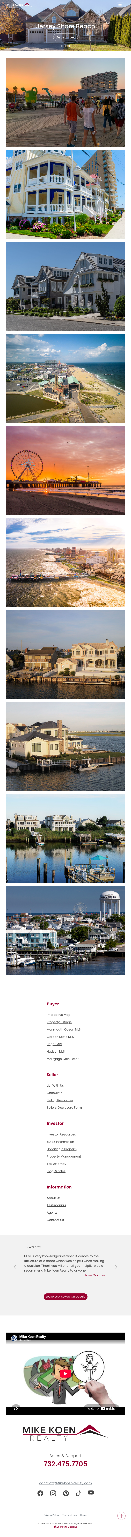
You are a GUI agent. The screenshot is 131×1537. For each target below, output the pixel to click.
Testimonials (56, 1205)
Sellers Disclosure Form (64, 1107)
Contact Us (55, 1220)
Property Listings (59, 1022)
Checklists (54, 1093)
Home (83, 1515)
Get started (65, 37)
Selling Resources (60, 1100)
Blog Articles (56, 1171)
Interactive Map (58, 1015)
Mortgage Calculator (63, 1059)
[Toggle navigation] (120, 5)
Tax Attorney (56, 1164)
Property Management (64, 1156)
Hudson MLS (56, 1051)
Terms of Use (69, 1515)
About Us (54, 1198)
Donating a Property (62, 1149)
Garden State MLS (60, 1037)
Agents (52, 1212)
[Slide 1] (62, 46)
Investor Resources (61, 1134)
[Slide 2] (65, 46)
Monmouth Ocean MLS (64, 1029)
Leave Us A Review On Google (65, 1297)
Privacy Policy (51, 1515)
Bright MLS (54, 1044)
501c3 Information (60, 1142)
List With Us (55, 1085)
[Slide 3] (69, 46)
